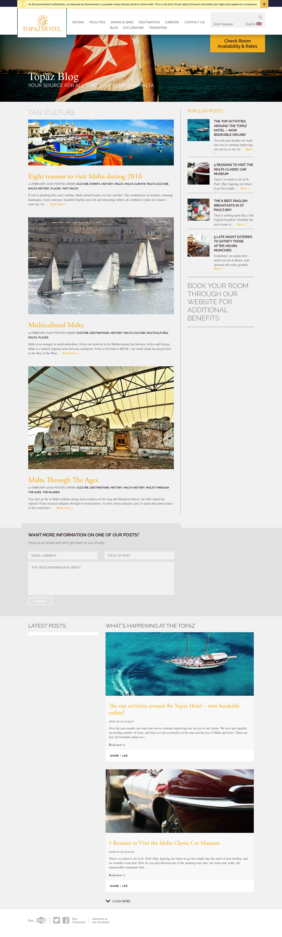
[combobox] (237, 24)
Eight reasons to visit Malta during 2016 (85, 176)
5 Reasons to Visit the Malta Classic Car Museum (164, 843)
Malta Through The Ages (63, 480)
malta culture (157, 183)
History (107, 183)
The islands (51, 492)
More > (245, 188)
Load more (122, 901)
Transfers (158, 27)
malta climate (135, 183)
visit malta (70, 188)
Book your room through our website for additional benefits (218, 302)
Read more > (58, 204)
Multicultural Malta (56, 325)
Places (56, 188)
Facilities (97, 22)
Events (95, 183)
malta (119, 183)
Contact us (194, 22)
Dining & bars (122, 22)
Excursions (133, 27)
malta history (38, 188)
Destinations (99, 332)
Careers (172, 22)
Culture (82, 183)
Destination (149, 22)
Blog (114, 27)
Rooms (78, 22)
